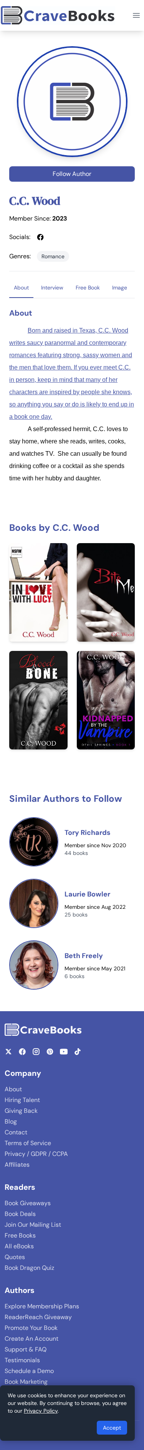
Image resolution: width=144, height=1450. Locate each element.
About (13, 1089)
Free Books (20, 1235)
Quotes (15, 1257)
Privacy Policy (41, 1410)
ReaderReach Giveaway (38, 1317)
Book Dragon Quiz (29, 1268)
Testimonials (22, 1360)
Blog (11, 1121)
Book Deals (20, 1214)
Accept (112, 1427)
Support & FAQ (25, 1349)
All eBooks (19, 1246)
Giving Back (21, 1111)
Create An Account (31, 1339)
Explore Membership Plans (42, 1306)
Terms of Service (28, 1143)
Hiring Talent (22, 1100)
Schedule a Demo (29, 1371)
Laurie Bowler (87, 894)
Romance (53, 256)
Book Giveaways (28, 1203)
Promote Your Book (31, 1328)
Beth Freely (84, 955)
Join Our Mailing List (33, 1225)
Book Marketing (26, 1382)
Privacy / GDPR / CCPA (36, 1154)
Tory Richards (88, 832)
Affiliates (17, 1165)
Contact (16, 1132)
